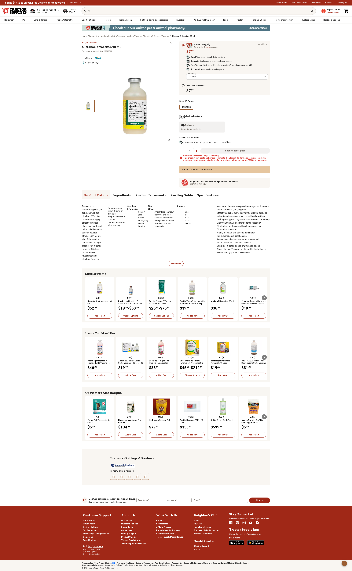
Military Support (128, 534)
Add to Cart (100, 316)
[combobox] (227, 76)
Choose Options (130, 316)
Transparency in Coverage (92, 565)
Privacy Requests (176, 565)
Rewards (198, 524)
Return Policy (89, 524)
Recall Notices (89, 540)
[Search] (85, 11)
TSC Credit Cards (299, 3)
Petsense (329, 3)
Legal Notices (164, 563)
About (196, 520)
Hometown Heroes (202, 527)
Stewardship (127, 527)
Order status (282, 3)
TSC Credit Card (201, 546)
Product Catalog (129, 537)
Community (126, 530)
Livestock (93, 36)
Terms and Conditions (125, 563)
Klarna (197, 549)
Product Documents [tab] (150, 195)
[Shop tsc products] (176, 28)
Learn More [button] (226, 142)
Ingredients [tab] (122, 195)
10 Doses (186, 107)
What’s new (316, 3)
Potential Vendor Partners (168, 530)
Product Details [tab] (96, 195)
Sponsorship (162, 524)
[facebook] (231, 522)
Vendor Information (165, 534)
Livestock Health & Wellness (112, 36)
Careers (160, 520)
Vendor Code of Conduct (132, 565)
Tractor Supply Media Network (170, 537)
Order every (192, 74)
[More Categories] (346, 20)
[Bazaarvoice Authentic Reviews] (123, 466)
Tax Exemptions (90, 530)
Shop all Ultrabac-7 (89, 42)
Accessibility (177, 563)
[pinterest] (237, 522)
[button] (80, 2)
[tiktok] (257, 522)
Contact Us (88, 537)
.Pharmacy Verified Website (133, 543)
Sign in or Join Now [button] (198, 184)
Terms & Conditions (203, 534)
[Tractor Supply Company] (14, 11)
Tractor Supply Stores (131, 540)
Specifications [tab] (208, 195)
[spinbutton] (189, 150)
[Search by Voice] (312, 11)
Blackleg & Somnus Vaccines (156, 36)
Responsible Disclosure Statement (197, 563)
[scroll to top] (344, 563)
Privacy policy (87, 563)
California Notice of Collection (156, 565)
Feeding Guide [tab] (181, 195)
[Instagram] (244, 522)
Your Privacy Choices (103, 563)
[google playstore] (255, 542)
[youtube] (250, 522)
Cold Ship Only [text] (91, 63)
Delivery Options (90, 527)
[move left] (87, 297)
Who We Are (126, 520)
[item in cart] (346, 11)
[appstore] (236, 542)
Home (84, 36)
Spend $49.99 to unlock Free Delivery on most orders (35, 2)
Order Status (89, 520)
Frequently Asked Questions (96, 534)
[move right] (264, 297)
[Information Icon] (98, 63)
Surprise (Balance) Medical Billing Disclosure (231, 563)
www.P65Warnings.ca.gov (255, 160)
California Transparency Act (147, 563)
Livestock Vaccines (134, 36)
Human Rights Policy (113, 565)
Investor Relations (129, 524)
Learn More (74, 3)
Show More (176, 263)
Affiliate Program (164, 527)
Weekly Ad (342, 3)
